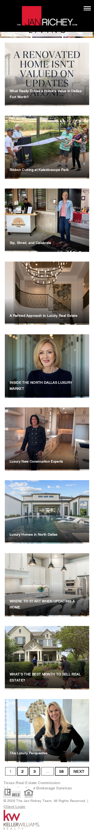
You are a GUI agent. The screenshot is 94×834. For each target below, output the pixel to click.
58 (61, 771)
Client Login (15, 806)
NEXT (79, 771)
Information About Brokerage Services (38, 788)
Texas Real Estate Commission (32, 782)
